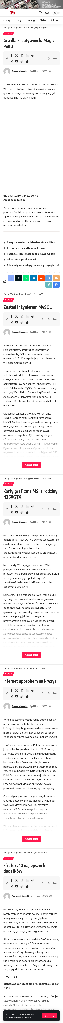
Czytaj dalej (31, 464)
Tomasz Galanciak (20, 71)
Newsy (8, 33)
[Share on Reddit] (32, 55)
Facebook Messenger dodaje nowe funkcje (31, 253)
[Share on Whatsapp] (21, 55)
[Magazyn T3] (12, 12)
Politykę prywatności (23, 1017)
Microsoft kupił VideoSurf (21, 259)
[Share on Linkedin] (27, 55)
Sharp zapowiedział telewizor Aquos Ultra (31, 242)
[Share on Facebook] (11, 55)
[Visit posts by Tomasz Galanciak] (6, 71)
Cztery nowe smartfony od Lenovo (26, 247)
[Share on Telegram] (11, 61)
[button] (49, 1015)
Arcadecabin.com (14, 199)
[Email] (16, 61)
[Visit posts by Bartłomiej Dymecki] (6, 896)
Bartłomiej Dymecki (20, 896)
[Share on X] (16, 55)
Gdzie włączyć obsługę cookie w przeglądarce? (33, 265)
